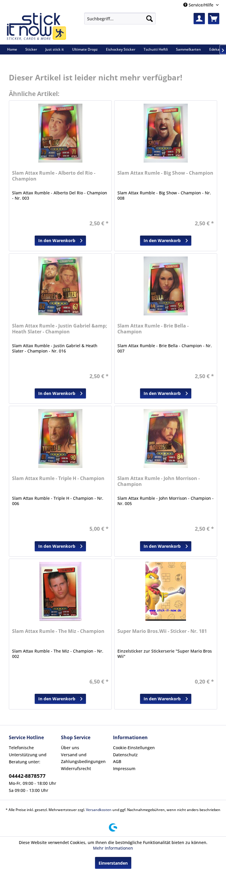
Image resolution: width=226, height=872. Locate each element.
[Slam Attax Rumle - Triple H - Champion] (60, 438)
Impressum (124, 768)
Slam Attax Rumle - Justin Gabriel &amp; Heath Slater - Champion (59, 329)
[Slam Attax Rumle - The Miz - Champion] (60, 591)
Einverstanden (113, 863)
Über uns (70, 747)
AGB (117, 761)
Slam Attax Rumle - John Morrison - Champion (158, 481)
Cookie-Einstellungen (134, 747)
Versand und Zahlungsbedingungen (83, 758)
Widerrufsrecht (76, 768)
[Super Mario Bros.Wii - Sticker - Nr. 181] (165, 591)
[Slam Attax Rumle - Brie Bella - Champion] (165, 286)
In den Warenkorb (56, 240)
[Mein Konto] (199, 18)
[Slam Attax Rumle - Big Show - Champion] (165, 133)
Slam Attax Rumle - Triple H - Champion (58, 478)
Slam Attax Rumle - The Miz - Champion (58, 631)
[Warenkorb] (214, 18)
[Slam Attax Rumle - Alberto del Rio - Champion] (60, 133)
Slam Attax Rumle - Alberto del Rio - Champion (53, 176)
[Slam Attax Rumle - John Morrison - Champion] (165, 438)
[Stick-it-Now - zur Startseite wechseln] (36, 27)
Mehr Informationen (113, 848)
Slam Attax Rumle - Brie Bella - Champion (153, 329)
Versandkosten (99, 809)
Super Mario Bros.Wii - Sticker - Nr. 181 (162, 631)
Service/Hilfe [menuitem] (201, 5)
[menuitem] (120, 18)
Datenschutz (125, 754)
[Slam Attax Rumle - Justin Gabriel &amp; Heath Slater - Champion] (60, 286)
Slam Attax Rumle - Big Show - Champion (165, 173)
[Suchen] (149, 18)
